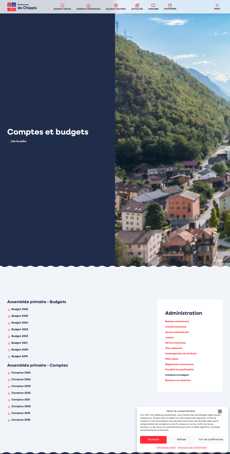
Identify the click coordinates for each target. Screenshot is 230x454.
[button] (220, 411)
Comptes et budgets (177, 375)
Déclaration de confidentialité (192, 448)
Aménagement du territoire (181, 353)
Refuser (181, 439)
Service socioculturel (177, 332)
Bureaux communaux (177, 321)
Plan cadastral (173, 348)
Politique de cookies (166, 448)
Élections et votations (178, 380)
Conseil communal (175, 327)
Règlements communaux (179, 364)
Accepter (153, 439)
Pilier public (171, 359)
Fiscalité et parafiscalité (179, 369)
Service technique (175, 343)
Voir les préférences (211, 439)
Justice (169, 337)
